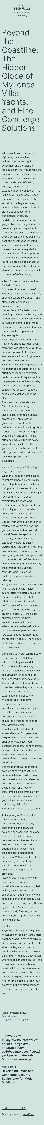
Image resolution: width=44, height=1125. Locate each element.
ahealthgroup (11, 1016)
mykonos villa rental (14, 343)
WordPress (28, 1114)
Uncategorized (23, 1019)
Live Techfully (14, 1108)
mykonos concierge (25, 678)
